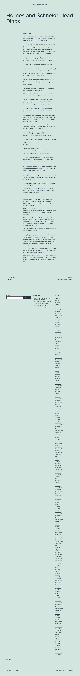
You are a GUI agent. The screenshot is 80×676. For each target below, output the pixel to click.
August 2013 (58, 320)
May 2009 (57, 415)
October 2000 (58, 606)
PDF (57, 670)
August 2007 (58, 454)
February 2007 (58, 465)
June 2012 (57, 346)
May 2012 (57, 348)
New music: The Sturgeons (39, 305)
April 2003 (57, 550)
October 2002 (58, 562)
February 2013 (58, 332)
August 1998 (58, 654)
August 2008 (58, 432)
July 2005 (57, 500)
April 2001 (57, 595)
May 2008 (57, 437)
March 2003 (57, 552)
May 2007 (57, 460)
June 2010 (57, 391)
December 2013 (58, 313)
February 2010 (58, 398)
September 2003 (59, 541)
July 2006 (57, 478)
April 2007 (57, 461)
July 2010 (57, 389)
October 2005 (58, 495)
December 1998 (58, 647)
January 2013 (58, 333)
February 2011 (58, 376)
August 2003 (58, 543)
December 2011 (58, 358)
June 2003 (57, 547)
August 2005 (58, 498)
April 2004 (57, 528)
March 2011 (57, 374)
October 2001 (58, 584)
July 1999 (57, 634)
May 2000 (57, 615)
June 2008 (57, 435)
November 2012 (58, 337)
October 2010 (58, 384)
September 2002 (59, 563)
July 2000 (57, 612)
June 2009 (57, 413)
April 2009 (57, 417)
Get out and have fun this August (40, 303)
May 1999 (57, 638)
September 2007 (59, 452)
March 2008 (57, 441)
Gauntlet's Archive (40, 5)
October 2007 (58, 450)
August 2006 (58, 476)
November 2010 (58, 382)
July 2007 (57, 456)
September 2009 (59, 408)
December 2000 (58, 602)
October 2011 (58, 361)
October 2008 (58, 428)
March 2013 (57, 330)
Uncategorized (9, 662)
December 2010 (58, 380)
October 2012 (58, 339)
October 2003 (58, 539)
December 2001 (58, 580)
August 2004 (58, 521)
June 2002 (57, 569)
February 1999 (58, 643)
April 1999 (57, 639)
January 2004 (58, 534)
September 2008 (59, 430)
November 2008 (58, 426)
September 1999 (58, 630)
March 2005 (57, 508)
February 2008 (58, 443)
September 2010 (58, 385)
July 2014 (57, 300)
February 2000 (58, 621)
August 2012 (58, 343)
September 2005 (59, 497)
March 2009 (57, 419)
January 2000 (58, 623)
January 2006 (58, 489)
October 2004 (58, 517)
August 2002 (58, 565)
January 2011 (58, 378)
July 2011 (57, 367)
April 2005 (57, 506)
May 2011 (57, 371)
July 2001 (57, 589)
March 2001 (57, 597)
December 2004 (58, 513)
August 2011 (57, 365)
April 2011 (57, 372)
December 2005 (58, 491)
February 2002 (58, 576)
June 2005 (57, 502)
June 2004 (57, 524)
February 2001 (58, 599)
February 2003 (58, 554)
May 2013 (57, 326)
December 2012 (58, 335)
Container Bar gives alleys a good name (42, 301)
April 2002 (57, 573)
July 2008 (57, 434)
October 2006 (58, 473)
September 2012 (58, 341)
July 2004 (57, 523)
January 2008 (58, 445)
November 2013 (58, 315)
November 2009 (58, 404)
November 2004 (58, 515)
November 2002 (58, 560)
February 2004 (58, 532)
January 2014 (58, 311)
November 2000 (58, 604)
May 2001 (57, 593)
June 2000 (57, 614)
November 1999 (58, 626)
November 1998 (58, 649)
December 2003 (58, 536)
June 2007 (57, 458)
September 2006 (59, 474)
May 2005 (57, 504)
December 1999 (58, 625)
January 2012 (58, 356)
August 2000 (58, 610)
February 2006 (58, 487)
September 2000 (59, 608)
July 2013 (57, 322)
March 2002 (57, 575)
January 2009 (58, 422)
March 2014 (57, 307)
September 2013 (58, 319)
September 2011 (58, 363)
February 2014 (58, 309)
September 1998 (58, 652)
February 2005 (58, 510)
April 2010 (57, 395)
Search (8, 295)
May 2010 (57, 393)
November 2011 (58, 359)
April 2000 (57, 617)
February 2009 (58, 421)
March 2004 (58, 530)
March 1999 (57, 641)
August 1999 (58, 632)
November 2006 (58, 471)
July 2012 (57, 345)
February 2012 (58, 354)
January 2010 (58, 400)
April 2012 (57, 350)
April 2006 (57, 484)
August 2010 (58, 387)
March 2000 (57, 619)
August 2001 (58, 588)
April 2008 (57, 439)
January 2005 (58, 512)
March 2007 (57, 463)
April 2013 (57, 328)
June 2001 (57, 591)
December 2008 (58, 424)
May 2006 (57, 482)
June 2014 (57, 302)
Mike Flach (28, 33)
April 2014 (57, 306)
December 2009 (58, 402)
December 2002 (58, 558)
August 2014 (58, 298)
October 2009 (58, 406)
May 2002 (57, 571)
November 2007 (58, 448)
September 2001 (58, 586)
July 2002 (57, 567)
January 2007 (58, 467)
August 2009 (58, 409)
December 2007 (58, 447)
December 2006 (58, 469)
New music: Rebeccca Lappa (39, 307)
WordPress (71, 670)
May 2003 (57, 549)
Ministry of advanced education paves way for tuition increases (42, 299)
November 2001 (58, 582)
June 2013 (57, 324)
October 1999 (58, 628)
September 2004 (59, 519)
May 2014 (57, 304)
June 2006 (57, 480)
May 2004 (57, 526)
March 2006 (57, 486)
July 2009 (57, 411)
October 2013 (58, 317)
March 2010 (57, 396)
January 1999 (58, 645)
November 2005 (58, 493)
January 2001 (58, 601)
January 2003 (58, 556)
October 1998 (58, 651)
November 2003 (58, 537)
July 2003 (57, 545)
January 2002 (58, 578)
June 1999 (57, 636)
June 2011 (57, 369)
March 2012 (57, 352)
